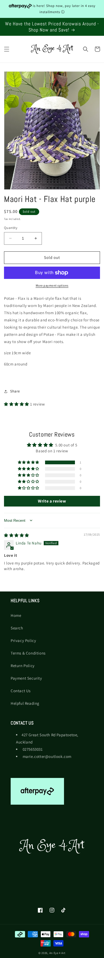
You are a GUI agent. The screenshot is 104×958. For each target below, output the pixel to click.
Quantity (10, 227)
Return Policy (23, 665)
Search (17, 627)
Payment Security (26, 678)
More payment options (52, 285)
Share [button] (15, 391)
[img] (16, 535)
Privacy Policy (23, 640)
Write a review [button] (52, 501)
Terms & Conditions (28, 653)
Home (16, 615)
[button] (7, 49)
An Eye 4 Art (57, 953)
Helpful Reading (25, 703)
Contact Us (21, 690)
